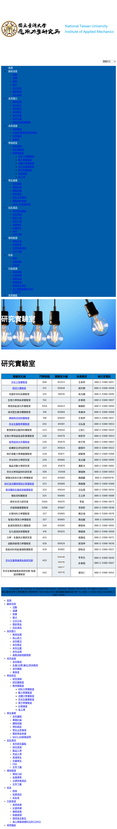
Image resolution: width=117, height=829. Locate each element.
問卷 (15, 258)
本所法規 (17, 119)
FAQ (15, 231)
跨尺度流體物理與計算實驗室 (19, 483)
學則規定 (17, 194)
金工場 (21, 177)
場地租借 (12, 238)
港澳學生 (17, 225)
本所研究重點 (19, 211)
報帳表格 (17, 279)
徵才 (15, 85)
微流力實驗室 (19, 388)
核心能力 (17, 105)
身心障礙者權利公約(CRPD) (27, 821)
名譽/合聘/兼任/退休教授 (25, 132)
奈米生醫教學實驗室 (19, 424)
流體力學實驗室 (26, 163)
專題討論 (17, 187)
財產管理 (17, 282)
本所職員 (17, 136)
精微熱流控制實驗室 (19, 418)
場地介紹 (17, 241)
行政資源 (12, 268)
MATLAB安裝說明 (22, 204)
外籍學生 (17, 228)
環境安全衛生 (19, 285)
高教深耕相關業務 (22, 122)
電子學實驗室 (25, 170)
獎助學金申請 (19, 201)
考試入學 (17, 221)
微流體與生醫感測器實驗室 (19, 489)
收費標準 (17, 245)
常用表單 (17, 272)
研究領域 (17, 146)
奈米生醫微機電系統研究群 (19, 560)
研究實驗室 (18, 150)
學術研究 (12, 143)
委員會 (16, 139)
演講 (15, 78)
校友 (10, 255)
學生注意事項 (19, 197)
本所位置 (17, 115)
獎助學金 (17, 91)
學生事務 (12, 180)
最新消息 (12, 71)
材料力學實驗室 (26, 156)
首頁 (10, 68)
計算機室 (22, 173)
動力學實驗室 (25, 160)
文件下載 (17, 234)
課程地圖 (17, 190)
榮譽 (15, 81)
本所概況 (17, 109)
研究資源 (17, 214)
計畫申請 (17, 275)
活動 (15, 74)
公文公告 (17, 88)
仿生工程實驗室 (19, 382)
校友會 (16, 265)
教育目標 (17, 102)
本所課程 (17, 184)
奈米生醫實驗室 (26, 167)
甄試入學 (17, 218)
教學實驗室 (18, 153)
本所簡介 (12, 98)
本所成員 (12, 126)
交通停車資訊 (19, 248)
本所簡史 (17, 112)
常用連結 (12, 295)
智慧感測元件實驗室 (19, 442)
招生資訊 (17, 95)
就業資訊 (17, 262)
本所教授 (17, 129)
